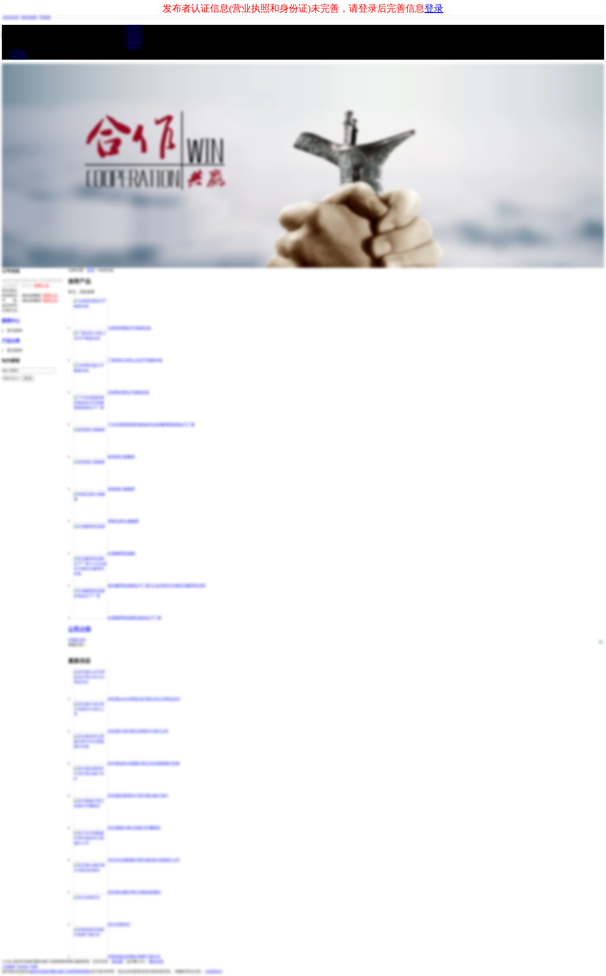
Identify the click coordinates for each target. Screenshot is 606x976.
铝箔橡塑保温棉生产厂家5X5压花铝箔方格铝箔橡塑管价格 (156, 585)
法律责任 (213, 971)
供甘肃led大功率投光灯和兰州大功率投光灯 (144, 699)
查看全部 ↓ (77, 645)
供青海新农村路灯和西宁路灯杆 (134, 956)
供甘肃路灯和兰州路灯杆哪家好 (134, 828)
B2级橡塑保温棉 (121, 553)
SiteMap (23, 966)
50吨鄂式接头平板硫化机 (128, 392)
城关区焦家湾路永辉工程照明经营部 (60, 971)
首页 (91, 270)
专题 (34, 966)
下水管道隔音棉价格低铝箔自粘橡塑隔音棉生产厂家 (151, 424)
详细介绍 (77, 640)
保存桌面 (28, 17)
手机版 (44, 17)
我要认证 (41, 285)
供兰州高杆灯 (119, 924)
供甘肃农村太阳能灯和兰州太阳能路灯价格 (144, 763)
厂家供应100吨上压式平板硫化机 (135, 360)
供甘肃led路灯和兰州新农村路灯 (134, 892)
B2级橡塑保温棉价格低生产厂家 (134, 618)
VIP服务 (9, 966)
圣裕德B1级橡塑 (121, 489)
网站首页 (156, 961)
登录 (433, 8)
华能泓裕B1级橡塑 (123, 521)
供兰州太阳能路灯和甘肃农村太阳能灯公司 (144, 860)
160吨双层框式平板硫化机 (129, 328)
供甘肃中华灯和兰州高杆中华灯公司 (138, 731)
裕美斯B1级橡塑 (121, 457)
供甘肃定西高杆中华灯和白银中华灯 (138, 795)
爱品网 (117, 961)
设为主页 (11, 17)
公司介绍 (79, 629)
